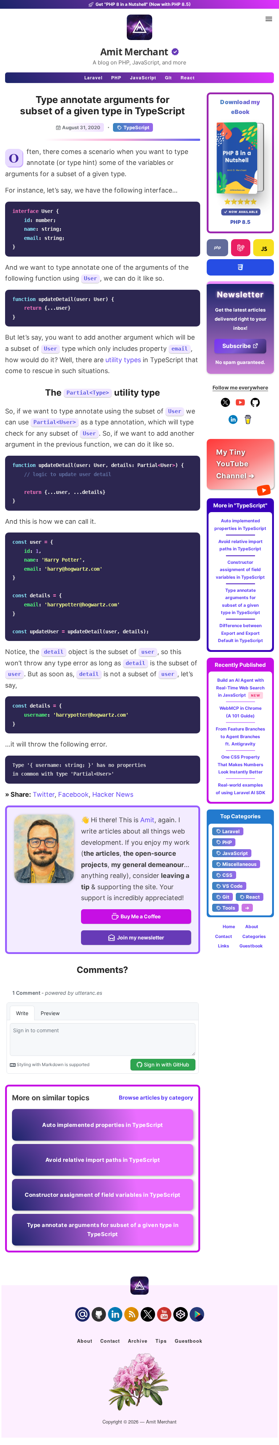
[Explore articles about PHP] (217, 247)
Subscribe (236, 345)
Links (223, 946)
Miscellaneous (239, 864)
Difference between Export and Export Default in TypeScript (240, 633)
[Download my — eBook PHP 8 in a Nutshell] (240, 158)
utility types (123, 360)
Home (229, 926)
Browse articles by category (156, 1097)
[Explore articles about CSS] (240, 267)
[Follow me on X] (225, 405)
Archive (137, 1341)
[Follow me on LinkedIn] (233, 422)
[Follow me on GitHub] (255, 405)
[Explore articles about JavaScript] (263, 247)
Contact (223, 936)
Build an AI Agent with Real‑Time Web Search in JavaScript (240, 687)
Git (168, 77)
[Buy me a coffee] (247, 422)
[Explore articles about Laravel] (240, 247)
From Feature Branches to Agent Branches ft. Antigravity (240, 736)
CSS (227, 875)
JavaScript (143, 77)
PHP (116, 77)
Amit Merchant (134, 51)
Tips (161, 1341)
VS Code (232, 886)
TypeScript (136, 127)
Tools (228, 908)
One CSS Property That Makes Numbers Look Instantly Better (240, 764)
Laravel (93, 77)
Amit (147, 820)
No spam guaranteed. (240, 362)
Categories (254, 936)
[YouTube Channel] (240, 405)
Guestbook (251, 946)
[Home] (139, 27)
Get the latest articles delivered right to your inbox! (240, 319)
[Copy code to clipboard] (192, 209)
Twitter (43, 794)
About (251, 926)
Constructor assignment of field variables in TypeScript (240, 569)
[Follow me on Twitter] (44, 849)
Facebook (73, 794)
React (188, 77)
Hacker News (112, 794)
